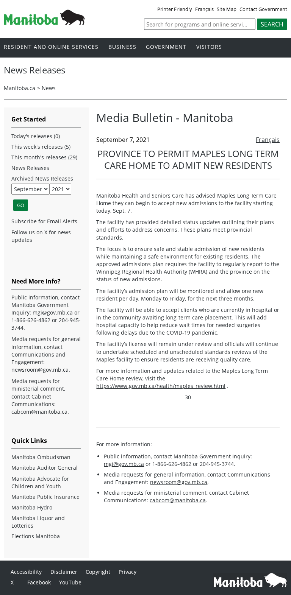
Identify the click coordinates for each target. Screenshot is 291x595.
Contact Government (263, 9)
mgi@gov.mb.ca (124, 463)
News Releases (30, 167)
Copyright (98, 571)
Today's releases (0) (35, 136)
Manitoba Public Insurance (45, 496)
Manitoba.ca (19, 88)
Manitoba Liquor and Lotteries (38, 521)
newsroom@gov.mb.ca (178, 482)
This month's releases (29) (44, 157)
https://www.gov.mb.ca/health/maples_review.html (160, 385)
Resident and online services (51, 47)
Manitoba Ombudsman (40, 457)
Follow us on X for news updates (41, 236)
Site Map (226, 9)
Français (204, 9)
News (49, 88)
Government (166, 47)
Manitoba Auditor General (44, 467)
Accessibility (26, 571)
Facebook (39, 582)
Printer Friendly (174, 9)
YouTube (70, 582)
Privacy (127, 571)
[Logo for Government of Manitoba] (44, 23)
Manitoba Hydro (31, 507)
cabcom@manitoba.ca (178, 500)
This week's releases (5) (40, 146)
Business (122, 47)
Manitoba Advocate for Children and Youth (40, 482)
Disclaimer (63, 571)
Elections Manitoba (35, 536)
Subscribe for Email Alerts (44, 221)
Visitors (209, 47)
